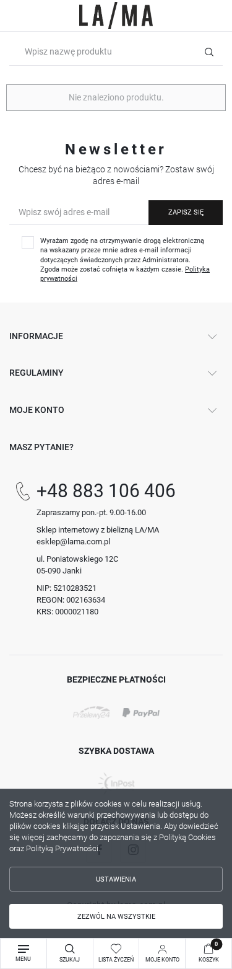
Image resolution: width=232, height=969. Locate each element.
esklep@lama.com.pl (73, 541)
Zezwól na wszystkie (116, 917)
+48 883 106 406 (106, 491)
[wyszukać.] (209, 52)
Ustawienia (116, 879)
